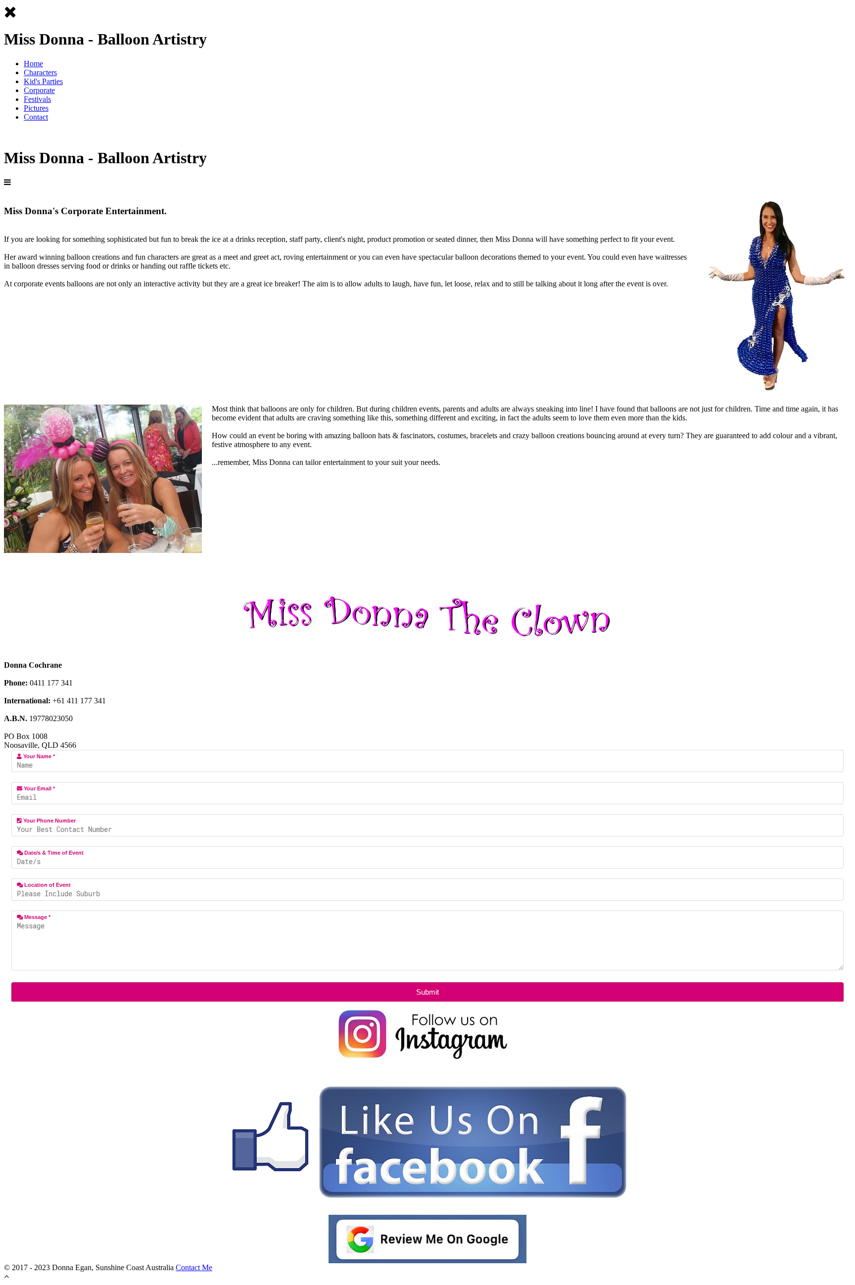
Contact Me (194, 1267)
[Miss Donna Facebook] (427, 1140)
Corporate (39, 90)
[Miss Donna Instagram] (427, 1034)
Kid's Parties (43, 81)
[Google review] (427, 1239)
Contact (36, 117)
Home (33, 63)
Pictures (36, 108)
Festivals (37, 99)
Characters (40, 72)
